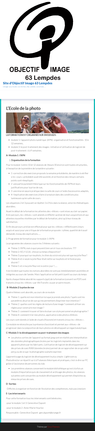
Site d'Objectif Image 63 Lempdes (27, 83)
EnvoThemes (53, 426)
